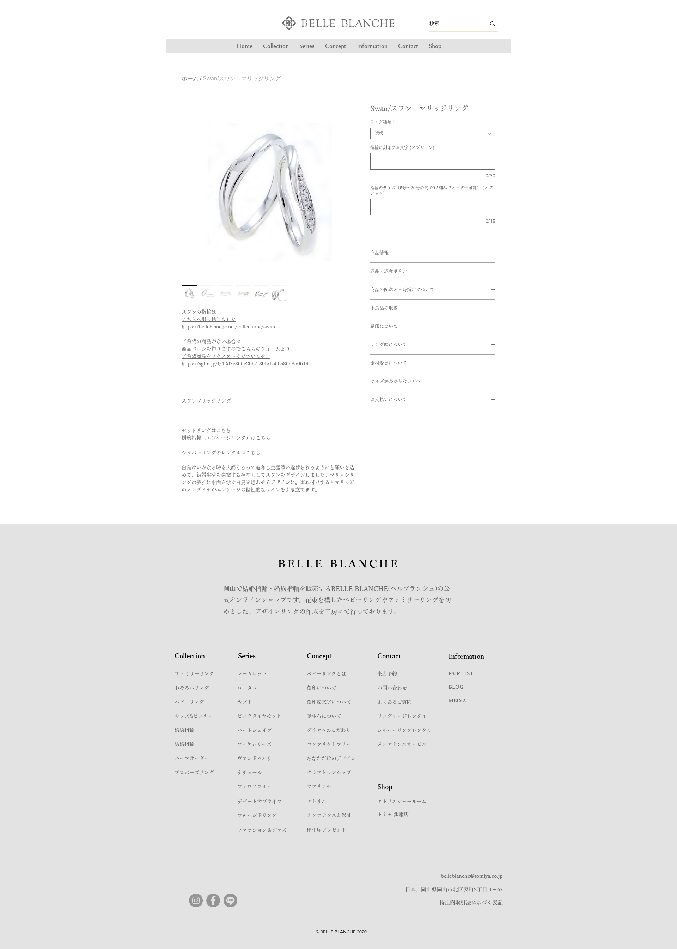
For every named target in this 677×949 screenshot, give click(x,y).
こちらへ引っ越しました (209, 319)
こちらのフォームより (265, 348)
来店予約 (387, 674)
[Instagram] (196, 900)
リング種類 (382, 122)
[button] (307, 46)
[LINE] (230, 900)
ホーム (190, 78)
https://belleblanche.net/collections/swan (228, 326)
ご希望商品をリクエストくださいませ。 (226, 356)
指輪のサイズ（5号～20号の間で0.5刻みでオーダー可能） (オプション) (431, 190)
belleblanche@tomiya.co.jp (472, 876)
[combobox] (432, 133)
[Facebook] (213, 900)
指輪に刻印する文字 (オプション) (402, 147)
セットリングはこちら (206, 430)
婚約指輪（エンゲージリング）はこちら (226, 437)
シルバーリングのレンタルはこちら (221, 452)
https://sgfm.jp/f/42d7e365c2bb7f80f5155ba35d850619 (245, 363)
